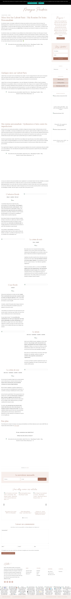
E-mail (19, 546)
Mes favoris (60, 79)
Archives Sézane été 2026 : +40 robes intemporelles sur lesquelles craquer (60, 108)
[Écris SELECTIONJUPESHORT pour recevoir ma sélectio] (22, 590)
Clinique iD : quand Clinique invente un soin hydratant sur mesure (40, 513)
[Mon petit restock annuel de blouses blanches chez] (67, 590)
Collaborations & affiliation (19, 596)
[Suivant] (46, 505)
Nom (3, 546)
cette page (16, 425)
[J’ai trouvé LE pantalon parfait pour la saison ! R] (31, 590)
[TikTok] (12, 582)
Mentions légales (6, 596)
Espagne (38, 570)
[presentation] (60, 100)
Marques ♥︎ (28, 573)
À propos (60, 571)
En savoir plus (41, 3)
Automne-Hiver (29, 570)
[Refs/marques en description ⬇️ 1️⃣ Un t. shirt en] (58, 590)
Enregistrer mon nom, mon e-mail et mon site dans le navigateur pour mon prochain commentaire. (20, 550)
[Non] (69, 2)
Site (35, 546)
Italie (38, 573)
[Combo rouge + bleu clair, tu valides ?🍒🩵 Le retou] (49, 590)
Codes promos (60, 82)
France (38, 572)
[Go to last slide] (4, 505)
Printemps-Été (28, 572)
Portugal (38, 575)
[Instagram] (5, 582)
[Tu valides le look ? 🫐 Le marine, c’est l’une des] (4, 590)
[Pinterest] (10, 582)
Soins (27, 467)
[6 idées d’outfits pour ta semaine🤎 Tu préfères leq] (13, 590)
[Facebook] (7, 582)
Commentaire (5, 530)
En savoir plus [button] (61, 38)
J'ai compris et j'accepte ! (32, 3)
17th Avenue (64, 596)
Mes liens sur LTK (60, 85)
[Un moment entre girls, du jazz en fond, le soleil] (40, 590)
